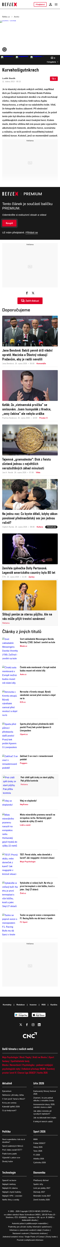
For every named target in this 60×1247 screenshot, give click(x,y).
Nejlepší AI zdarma (10, 1188)
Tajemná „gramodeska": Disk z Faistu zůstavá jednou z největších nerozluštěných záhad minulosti (26, 463)
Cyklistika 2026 (39, 1163)
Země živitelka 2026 (41, 1200)
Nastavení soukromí (21, 1233)
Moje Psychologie (10, 1057)
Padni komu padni (9, 1154)
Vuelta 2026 (42, 1072)
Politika (6, 1131)
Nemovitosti (15, 1064)
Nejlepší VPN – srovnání (12, 1196)
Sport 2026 (39, 1131)
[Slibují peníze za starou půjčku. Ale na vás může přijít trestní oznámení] (29, 595)
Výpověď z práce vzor (11, 1158)
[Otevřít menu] (56, 4)
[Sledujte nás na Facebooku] (27, 1024)
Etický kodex (51, 1237)
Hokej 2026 (37, 1147)
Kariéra (54, 1005)
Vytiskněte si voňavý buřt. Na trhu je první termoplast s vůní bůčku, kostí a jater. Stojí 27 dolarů (37, 886)
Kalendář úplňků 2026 (11, 1107)
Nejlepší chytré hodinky (11, 1192)
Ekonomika (39, 1172)
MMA (35, 1139)
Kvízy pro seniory (9, 1103)
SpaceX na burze (9, 1180)
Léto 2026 (38, 1083)
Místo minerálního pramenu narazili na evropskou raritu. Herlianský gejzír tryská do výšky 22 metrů (37, 818)
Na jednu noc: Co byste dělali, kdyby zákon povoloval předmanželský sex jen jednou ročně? (29, 518)
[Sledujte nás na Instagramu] (33, 1024)
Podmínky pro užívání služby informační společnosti (29, 1227)
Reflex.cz (6, 17)
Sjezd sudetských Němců (12, 1146)
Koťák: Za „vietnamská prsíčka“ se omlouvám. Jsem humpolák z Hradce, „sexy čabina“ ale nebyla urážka (26, 409)
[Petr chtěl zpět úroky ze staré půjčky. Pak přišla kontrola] (11, 785)
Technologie (9, 1172)
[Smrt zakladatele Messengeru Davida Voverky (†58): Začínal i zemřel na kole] (10, 649)
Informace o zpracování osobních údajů (25, 1230)
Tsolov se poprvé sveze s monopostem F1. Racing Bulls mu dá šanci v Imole (37, 917)
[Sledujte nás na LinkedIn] (39, 1024)
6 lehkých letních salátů (43, 1122)
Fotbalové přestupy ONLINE (33, 1068)
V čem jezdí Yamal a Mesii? (13, 1099)
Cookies (46, 1230)
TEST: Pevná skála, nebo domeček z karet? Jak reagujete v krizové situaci (37, 856)
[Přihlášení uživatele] (50, 4)
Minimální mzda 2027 (42, 1196)
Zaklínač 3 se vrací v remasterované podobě (36, 758)
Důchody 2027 (39, 1192)
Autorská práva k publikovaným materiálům (29, 1223)
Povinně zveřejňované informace (30, 1240)
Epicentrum (6, 1091)
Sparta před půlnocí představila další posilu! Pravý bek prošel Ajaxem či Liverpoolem (37, 727)
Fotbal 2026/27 (39, 1143)
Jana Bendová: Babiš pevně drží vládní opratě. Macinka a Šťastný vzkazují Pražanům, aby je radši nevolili (27, 354)
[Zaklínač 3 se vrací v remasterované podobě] (10, 762)
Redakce (20, 1005)
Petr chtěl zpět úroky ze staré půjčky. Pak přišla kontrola (37, 779)
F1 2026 (36, 1155)
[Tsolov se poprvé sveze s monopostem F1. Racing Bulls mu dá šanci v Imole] (10, 925)
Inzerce (33, 1005)
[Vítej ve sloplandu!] (10, 803)
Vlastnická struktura (38, 1233)
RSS (43, 1005)
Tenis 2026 (37, 1151)
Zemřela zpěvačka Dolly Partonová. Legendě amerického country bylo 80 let (28, 570)
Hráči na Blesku (40, 1057)
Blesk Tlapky (25, 1057)
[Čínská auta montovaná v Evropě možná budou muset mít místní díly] (10, 675)
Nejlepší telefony (9, 1184)
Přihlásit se (32, 232)
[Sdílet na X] (33, 293)
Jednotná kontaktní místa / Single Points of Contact (24, 1237)
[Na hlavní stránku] (9, 4)
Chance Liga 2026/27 (27, 1072)
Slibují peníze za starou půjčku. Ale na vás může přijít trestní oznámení (27, 616)
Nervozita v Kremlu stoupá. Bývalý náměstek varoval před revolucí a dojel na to (38, 695)
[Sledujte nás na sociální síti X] (21, 1024)
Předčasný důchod (40, 1180)
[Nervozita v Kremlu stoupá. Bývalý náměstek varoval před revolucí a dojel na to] (10, 703)
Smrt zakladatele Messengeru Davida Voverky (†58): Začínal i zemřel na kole (37, 640)
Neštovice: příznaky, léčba (13, 1095)
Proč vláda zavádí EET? (12, 1150)
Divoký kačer (7, 1161)
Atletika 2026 (38, 1159)
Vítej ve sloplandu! (28, 800)
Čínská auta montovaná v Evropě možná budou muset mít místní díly (38, 669)
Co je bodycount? (9, 1110)
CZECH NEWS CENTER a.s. (40, 1211)
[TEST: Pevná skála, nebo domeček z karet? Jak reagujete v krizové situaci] (10, 864)
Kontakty (7, 1005)
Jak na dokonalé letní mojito (44, 1118)
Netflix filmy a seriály (10, 1200)
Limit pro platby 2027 (41, 1188)
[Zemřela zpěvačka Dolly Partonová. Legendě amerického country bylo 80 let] (30, 548)
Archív (16, 17)
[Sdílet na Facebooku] (27, 293)
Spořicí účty (38, 1184)
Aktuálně (7, 1083)
